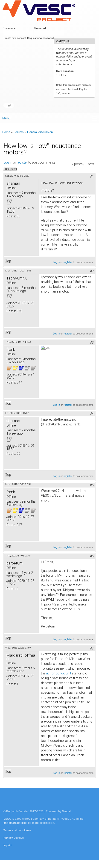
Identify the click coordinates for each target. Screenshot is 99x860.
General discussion (40, 132)
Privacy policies (13, 837)
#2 (92, 271)
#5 (92, 485)
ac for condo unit (58, 673)
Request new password (40, 38)
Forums (19, 132)
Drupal (66, 811)
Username (10, 28)
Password (40, 28)
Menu (6, 118)
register (22, 162)
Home (6, 132)
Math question (65, 71)
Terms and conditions (17, 830)
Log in (7, 162)
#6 (92, 556)
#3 (92, 342)
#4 (92, 414)
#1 (92, 176)
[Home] (39, 11)
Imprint (7, 845)
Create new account (14, 38)
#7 (92, 648)
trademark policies (15, 822)
